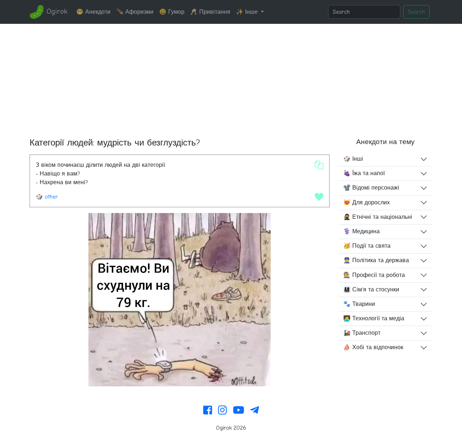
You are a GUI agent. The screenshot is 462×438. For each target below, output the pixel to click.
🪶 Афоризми (134, 12)
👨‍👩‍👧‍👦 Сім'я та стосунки (371, 289)
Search (416, 12)
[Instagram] (222, 410)
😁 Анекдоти (93, 12)
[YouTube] (238, 410)
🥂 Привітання (210, 12)
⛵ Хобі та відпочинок (373, 347)
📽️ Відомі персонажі (371, 188)
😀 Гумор (171, 12)
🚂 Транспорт (361, 333)
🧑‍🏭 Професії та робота (374, 275)
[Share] (319, 165)
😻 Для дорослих (366, 202)
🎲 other (47, 197)
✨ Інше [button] (248, 12)
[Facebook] (207, 410)
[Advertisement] (231, 78)
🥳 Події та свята (367, 246)
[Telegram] (254, 410)
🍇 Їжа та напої (364, 173)
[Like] (319, 197)
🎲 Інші (353, 159)
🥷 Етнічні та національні (377, 217)
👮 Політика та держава (376, 260)
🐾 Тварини (359, 304)
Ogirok (55, 11)
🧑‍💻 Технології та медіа (373, 318)
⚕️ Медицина (361, 231)
